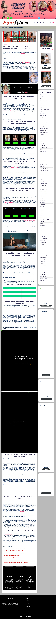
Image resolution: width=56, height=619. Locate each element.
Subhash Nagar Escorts (44, 265)
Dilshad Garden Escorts (44, 139)
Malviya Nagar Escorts (43, 198)
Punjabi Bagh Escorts (43, 236)
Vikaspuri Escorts (42, 280)
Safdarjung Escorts (43, 246)
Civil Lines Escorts (43, 126)
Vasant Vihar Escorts (43, 278)
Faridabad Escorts (43, 149)
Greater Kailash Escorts (44, 160)
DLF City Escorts (42, 141)
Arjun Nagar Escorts (43, 100)
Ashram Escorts (42, 105)
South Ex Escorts (42, 263)
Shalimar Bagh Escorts (43, 253)
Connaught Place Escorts (44, 128)
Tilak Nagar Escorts (43, 268)
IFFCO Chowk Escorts (43, 172)
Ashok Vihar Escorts (43, 103)
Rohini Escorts (42, 244)
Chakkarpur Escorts (43, 117)
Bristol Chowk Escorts (43, 115)
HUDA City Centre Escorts (44, 170)
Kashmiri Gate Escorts (43, 187)
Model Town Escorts (43, 210)
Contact (28, 604)
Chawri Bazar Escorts (43, 122)
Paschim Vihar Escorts (43, 227)
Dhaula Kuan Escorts (43, 138)
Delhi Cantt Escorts (43, 136)
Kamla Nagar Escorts (43, 183)
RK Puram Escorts (43, 242)
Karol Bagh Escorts (43, 185)
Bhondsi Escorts (42, 111)
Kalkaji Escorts (42, 179)
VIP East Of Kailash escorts (22, 511)
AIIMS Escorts (42, 96)
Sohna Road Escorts (43, 259)
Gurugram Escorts (25, 616)
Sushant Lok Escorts (43, 267)
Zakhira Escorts (42, 282)
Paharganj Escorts (43, 223)
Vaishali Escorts (42, 274)
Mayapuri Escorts (43, 202)
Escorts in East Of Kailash (9, 202)
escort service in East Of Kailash (24, 314)
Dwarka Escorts (42, 145)
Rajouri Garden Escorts (43, 238)
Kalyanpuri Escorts (43, 181)
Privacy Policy (28, 606)
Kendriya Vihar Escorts (43, 189)
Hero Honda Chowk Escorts (44, 168)
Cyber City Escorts (43, 130)
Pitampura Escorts (43, 234)
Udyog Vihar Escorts (43, 270)
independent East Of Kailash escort (25, 459)
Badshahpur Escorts (43, 107)
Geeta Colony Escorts (43, 155)
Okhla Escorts (42, 221)
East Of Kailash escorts (7, 150)
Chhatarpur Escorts (43, 124)
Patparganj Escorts (43, 232)
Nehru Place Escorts (43, 217)
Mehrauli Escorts (42, 206)
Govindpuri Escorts (43, 158)
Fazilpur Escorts (42, 153)
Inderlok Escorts (42, 174)
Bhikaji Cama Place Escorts (44, 109)
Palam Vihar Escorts (43, 225)
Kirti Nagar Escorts (43, 191)
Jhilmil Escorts (42, 177)
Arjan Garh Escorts (43, 98)
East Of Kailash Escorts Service (25, 53)
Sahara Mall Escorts (43, 248)
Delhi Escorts (42, 134)
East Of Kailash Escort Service (15, 273)
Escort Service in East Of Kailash (8, 110)
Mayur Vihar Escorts (43, 204)
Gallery (28, 603)
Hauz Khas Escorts (43, 166)
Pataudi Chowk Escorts (44, 229)
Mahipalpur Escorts (43, 196)
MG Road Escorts (42, 208)
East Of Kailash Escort (8, 534)
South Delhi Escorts (43, 261)
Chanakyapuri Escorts (43, 119)
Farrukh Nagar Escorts (43, 151)
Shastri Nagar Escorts (43, 255)
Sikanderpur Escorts (43, 257)
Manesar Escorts (42, 200)
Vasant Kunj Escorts (43, 276)
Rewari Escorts (42, 240)
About (28, 601)
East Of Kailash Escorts (44, 147)
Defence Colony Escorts (44, 132)
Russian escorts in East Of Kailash (29, 220)
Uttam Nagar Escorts (43, 272)
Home (3, 27)
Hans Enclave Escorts (43, 164)
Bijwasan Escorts (42, 113)
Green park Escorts (43, 162)
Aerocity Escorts (42, 94)
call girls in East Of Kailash (13, 167)
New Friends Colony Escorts (44, 219)
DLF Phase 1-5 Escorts (43, 143)
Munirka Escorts (42, 213)
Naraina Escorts (42, 215)
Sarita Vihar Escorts (43, 251)
